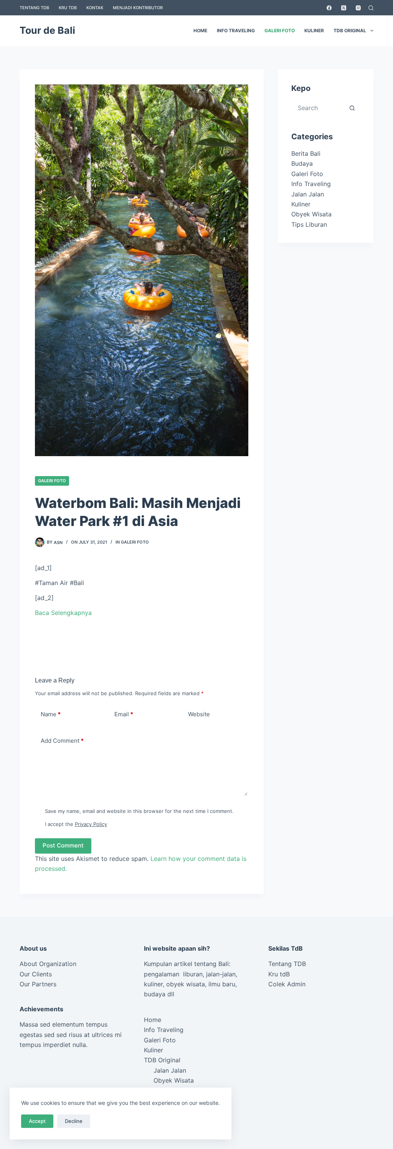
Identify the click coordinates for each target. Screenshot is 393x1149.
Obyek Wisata (311, 214)
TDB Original (350, 30)
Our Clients (36, 974)
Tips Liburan (309, 224)
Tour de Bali (47, 30)
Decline (74, 1121)
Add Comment (62, 740)
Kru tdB (279, 974)
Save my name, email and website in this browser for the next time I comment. (139, 811)
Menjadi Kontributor (138, 7)
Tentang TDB (34, 7)
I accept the (76, 824)
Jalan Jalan (307, 194)
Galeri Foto (279, 30)
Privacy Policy (91, 824)
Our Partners (38, 984)
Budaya (302, 163)
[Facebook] (329, 7)
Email (123, 714)
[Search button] (352, 108)
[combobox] (318, 107)
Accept (37, 1121)
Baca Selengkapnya (63, 613)
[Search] (370, 7)
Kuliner (314, 30)
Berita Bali (305, 153)
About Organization (48, 964)
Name (51, 714)
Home (200, 30)
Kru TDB (68, 7)
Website (199, 714)
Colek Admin (286, 984)
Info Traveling (236, 30)
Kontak (94, 7)
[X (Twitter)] (343, 7)
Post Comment (63, 845)
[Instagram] (358, 7)
